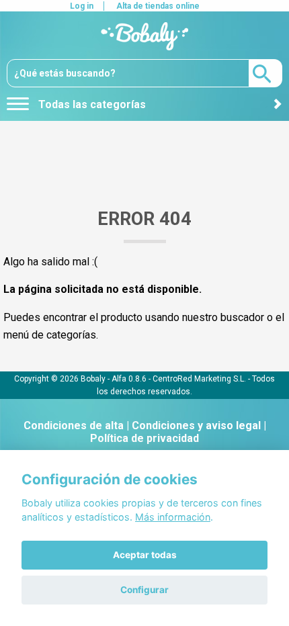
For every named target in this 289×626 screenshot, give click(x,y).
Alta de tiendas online (158, 6)
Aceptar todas (145, 554)
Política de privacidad (144, 438)
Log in (81, 6)
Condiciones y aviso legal (196, 425)
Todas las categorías (91, 104)
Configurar (144, 589)
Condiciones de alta (74, 425)
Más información (172, 517)
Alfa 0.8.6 (129, 378)
